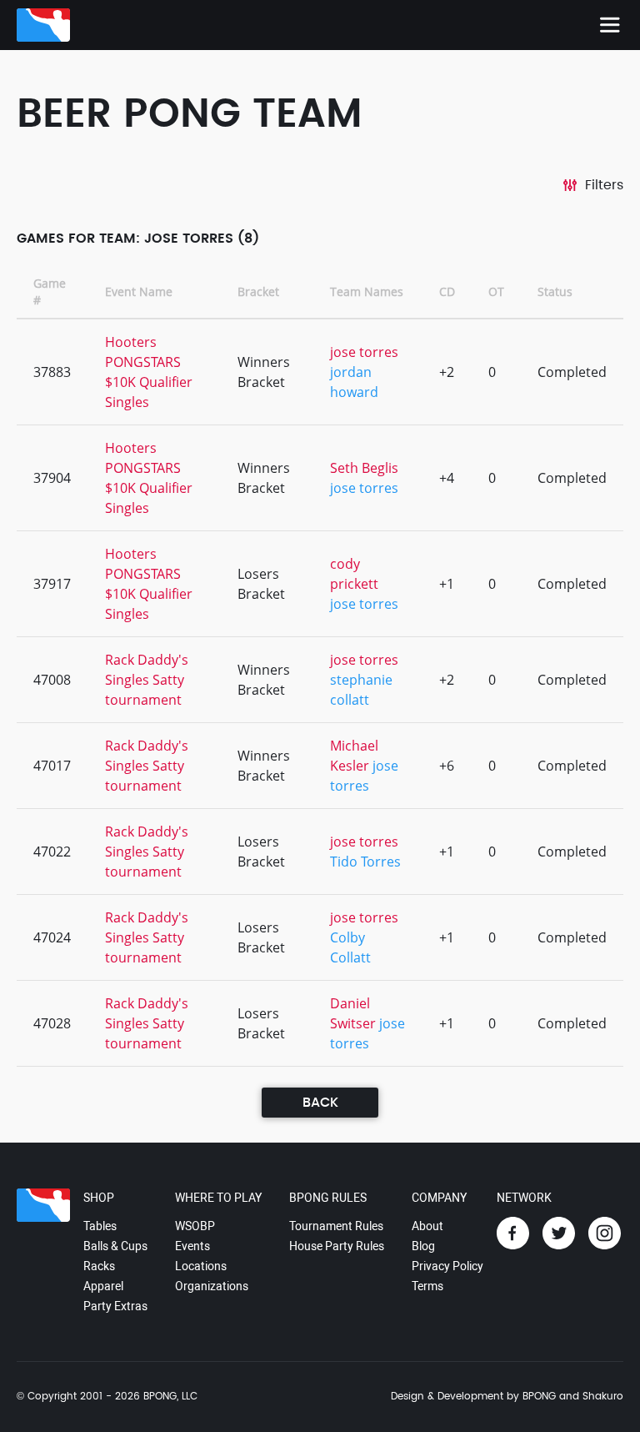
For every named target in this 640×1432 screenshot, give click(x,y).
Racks (99, 1266)
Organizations (211, 1286)
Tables (100, 1226)
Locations (201, 1266)
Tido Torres (365, 861)
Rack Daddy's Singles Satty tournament (146, 680)
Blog (423, 1246)
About (427, 1226)
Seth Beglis (364, 468)
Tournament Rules (336, 1226)
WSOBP (195, 1226)
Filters (604, 185)
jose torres (364, 352)
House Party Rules (336, 1246)
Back (320, 1102)
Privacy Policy (447, 1266)
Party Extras (115, 1306)
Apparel (103, 1286)
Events (192, 1246)
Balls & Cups (115, 1246)
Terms (427, 1286)
